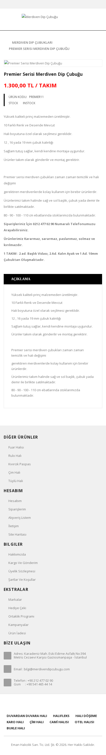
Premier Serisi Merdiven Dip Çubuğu (39, 48)
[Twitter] (47, 703)
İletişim (13, 526)
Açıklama (20, 279)
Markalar (15, 599)
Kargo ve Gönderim (23, 563)
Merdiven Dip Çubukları (32, 42)
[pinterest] (53, 703)
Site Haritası (17, 534)
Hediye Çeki (17, 608)
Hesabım (15, 501)
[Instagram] (65, 703)
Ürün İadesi (17, 633)
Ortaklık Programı (21, 616)
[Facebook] (41, 703)
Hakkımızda (17, 554)
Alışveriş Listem (19, 517)
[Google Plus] (59, 703)
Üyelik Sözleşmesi (21, 571)
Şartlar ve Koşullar (22, 579)
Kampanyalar (18, 624)
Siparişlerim (17, 509)
